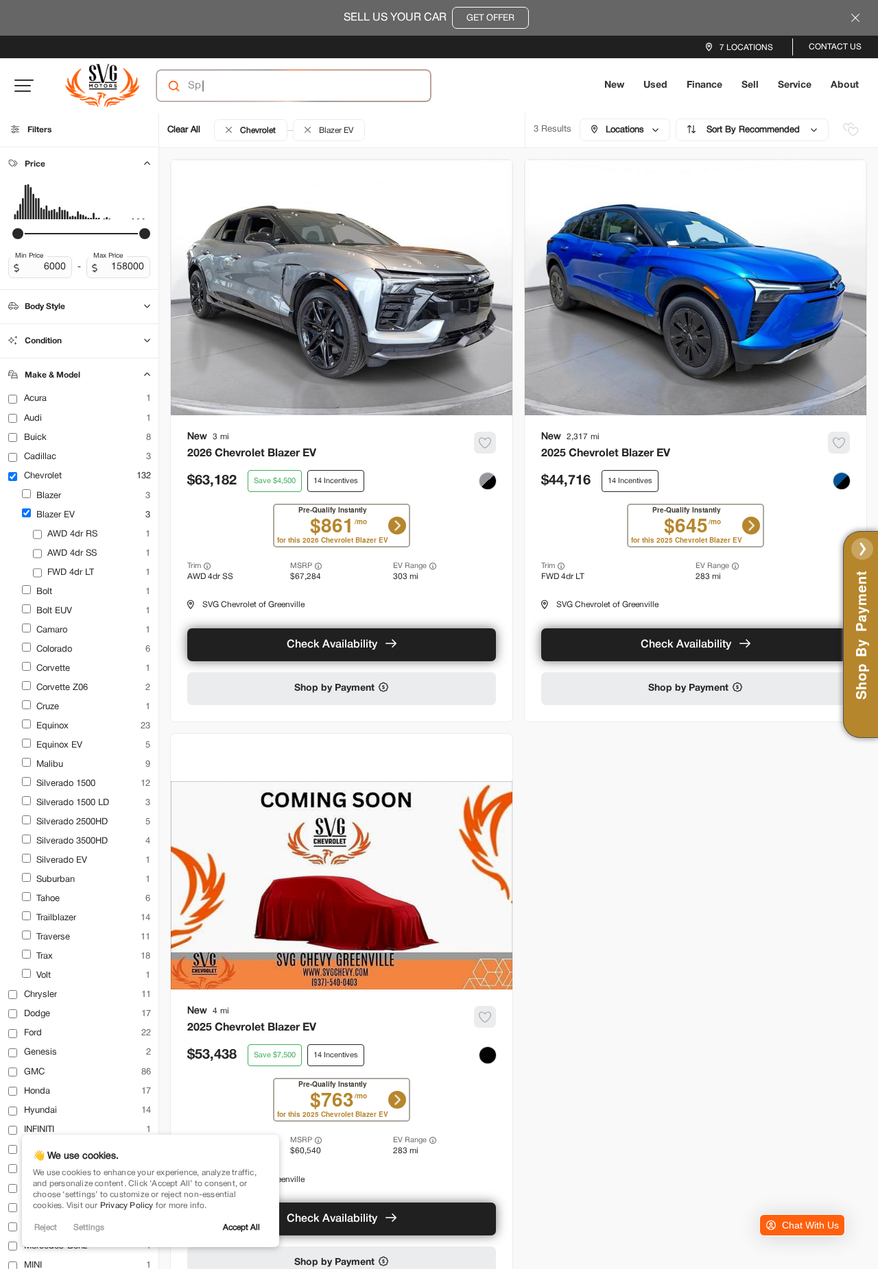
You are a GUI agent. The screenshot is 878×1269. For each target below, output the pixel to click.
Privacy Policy (127, 1205)
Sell (750, 85)
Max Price (108, 256)
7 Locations (746, 47)
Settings (88, 1227)
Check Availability (332, 645)
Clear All (183, 130)
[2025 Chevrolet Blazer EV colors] (841, 481)
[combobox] (280, 86)
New (614, 85)
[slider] (18, 234)
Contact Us (835, 47)
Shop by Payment (335, 688)
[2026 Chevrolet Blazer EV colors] (487, 481)
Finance (704, 85)
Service (794, 85)
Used (655, 85)
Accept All (241, 1227)
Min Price (29, 256)
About (845, 85)
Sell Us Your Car (429, 18)
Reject (45, 1227)
